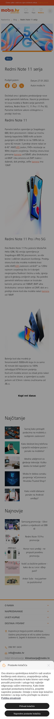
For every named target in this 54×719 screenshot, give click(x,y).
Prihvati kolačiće (27, 706)
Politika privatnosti (11, 698)
